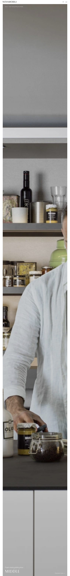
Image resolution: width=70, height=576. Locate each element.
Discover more (59, 573)
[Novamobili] (9, 2)
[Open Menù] (66, 2)
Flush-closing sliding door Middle (16, 6)
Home (6, 6)
